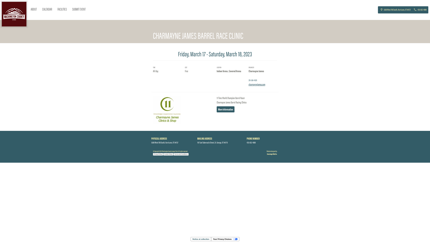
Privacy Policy (158, 154)
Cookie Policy (168, 154)
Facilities (62, 9)
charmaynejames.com (257, 84)
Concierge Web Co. (272, 154)
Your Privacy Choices (222, 239)
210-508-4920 (253, 80)
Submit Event (79, 9)
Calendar (47, 9)
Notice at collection (200, 239)
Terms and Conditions (181, 154)
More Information (225, 109)
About (34, 9)
